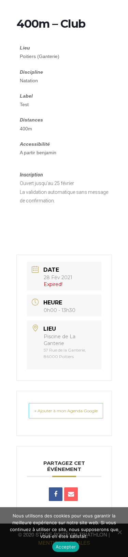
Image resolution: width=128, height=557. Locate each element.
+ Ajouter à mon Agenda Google (66, 410)
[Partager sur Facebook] (55, 494)
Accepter (66, 546)
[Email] (71, 494)
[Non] (119, 532)
